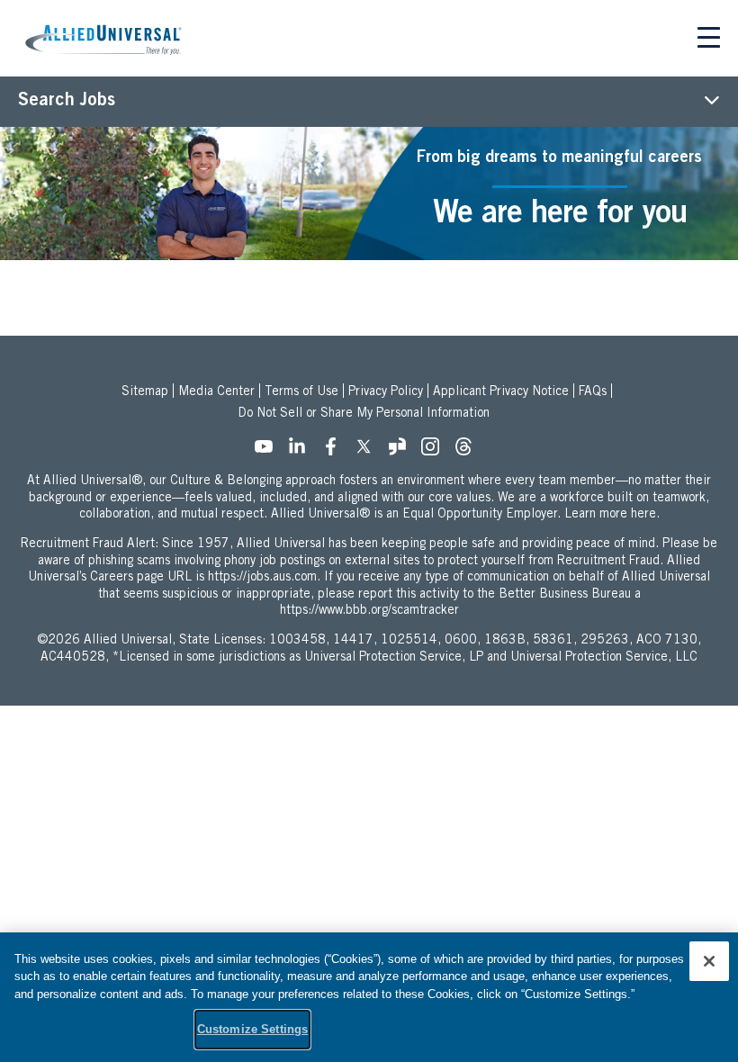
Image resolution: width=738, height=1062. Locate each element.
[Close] (709, 961)
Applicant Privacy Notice (501, 392)
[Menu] (709, 40)
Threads (468, 451)
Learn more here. (612, 514)
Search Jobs (66, 102)
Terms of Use (301, 392)
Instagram (435, 451)
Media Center (216, 392)
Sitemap (145, 392)
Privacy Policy (385, 392)
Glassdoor (402, 451)
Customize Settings (252, 1029)
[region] (369, 997)
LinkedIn (302, 451)
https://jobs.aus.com (262, 578)
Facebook (335, 451)
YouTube (269, 451)
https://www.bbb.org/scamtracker (369, 611)
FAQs (593, 392)
